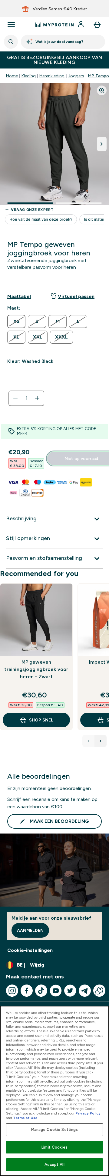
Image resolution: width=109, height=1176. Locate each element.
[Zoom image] (102, 90)
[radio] (16, 321)
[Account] (81, 24)
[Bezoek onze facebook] (27, 991)
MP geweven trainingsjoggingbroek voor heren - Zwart (36, 669)
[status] (26, 398)
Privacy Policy (88, 1113)
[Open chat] (99, 991)
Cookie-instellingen (30, 950)
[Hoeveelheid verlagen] (15, 398)
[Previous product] (88, 741)
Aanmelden (30, 930)
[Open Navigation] (11, 25)
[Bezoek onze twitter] (70, 991)
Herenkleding (51, 75)
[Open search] (11, 41)
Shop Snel (41, 720)
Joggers (76, 75)
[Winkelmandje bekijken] (97, 24)
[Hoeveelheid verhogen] (37, 398)
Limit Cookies (54, 1147)
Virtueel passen (76, 296)
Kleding (28, 75)
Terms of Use (25, 1118)
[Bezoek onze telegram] (85, 991)
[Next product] (100, 741)
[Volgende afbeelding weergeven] (102, 144)
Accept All (54, 1164)
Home (12, 75)
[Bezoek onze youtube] (56, 991)
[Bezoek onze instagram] (12, 991)
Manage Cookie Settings (54, 1129)
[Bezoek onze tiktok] (41, 991)
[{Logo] (54, 24)
